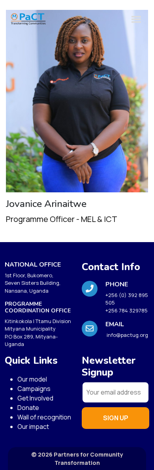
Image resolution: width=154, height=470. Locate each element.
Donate (28, 407)
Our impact (33, 426)
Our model (32, 379)
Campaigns (34, 388)
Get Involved (35, 398)
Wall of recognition (44, 417)
